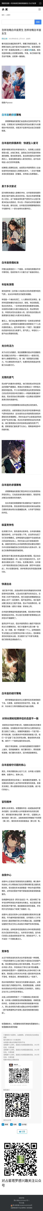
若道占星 (4, 38)
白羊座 (5, 114)
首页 (3, 15)
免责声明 (21, 1198)
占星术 (28, 38)
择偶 (13, 114)
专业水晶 (21, 1203)
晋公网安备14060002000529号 (22, 1205)
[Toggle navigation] (39, 9)
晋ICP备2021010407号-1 (21, 1200)
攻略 (30, 50)
